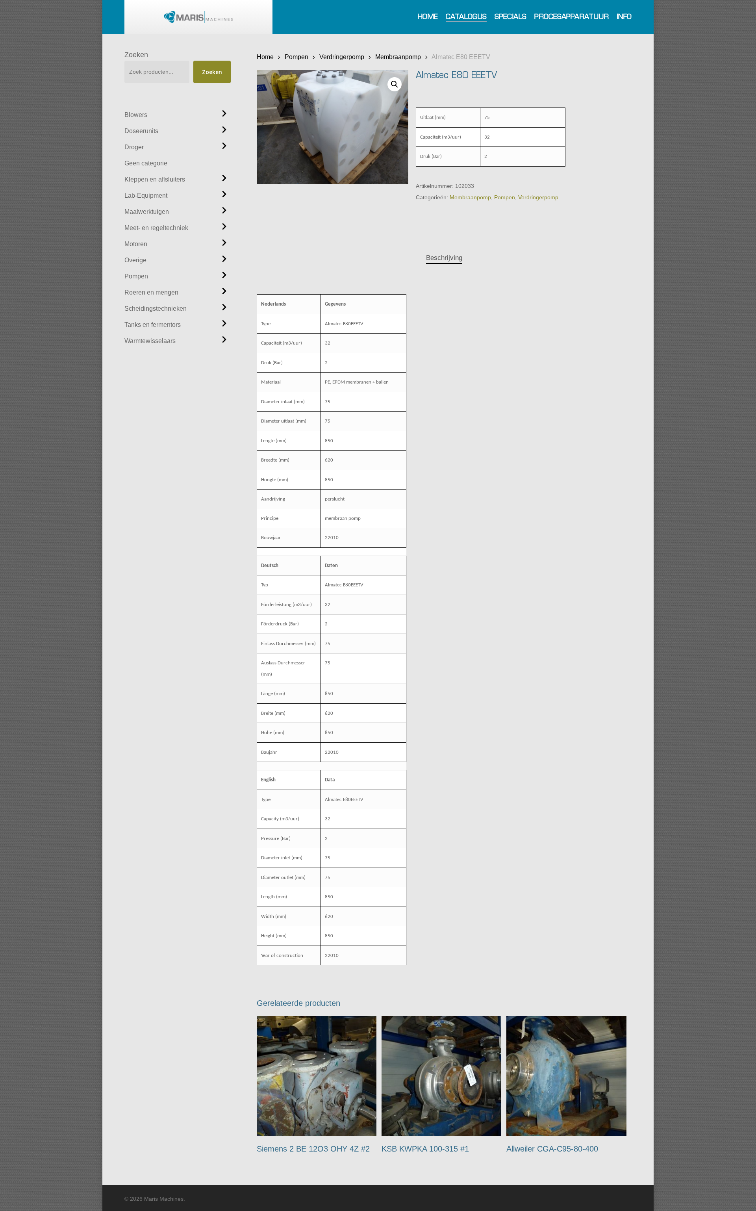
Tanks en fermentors (152, 324)
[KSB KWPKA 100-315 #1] (442, 1076)
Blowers (135, 114)
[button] (394, 84)
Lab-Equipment (145, 195)
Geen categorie (145, 163)
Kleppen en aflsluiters (154, 179)
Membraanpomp (398, 56)
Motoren (135, 244)
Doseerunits (141, 131)
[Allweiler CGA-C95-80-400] (566, 1076)
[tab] (444, 258)
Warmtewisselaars (150, 341)
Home (265, 56)
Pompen (136, 276)
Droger (134, 147)
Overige (135, 260)
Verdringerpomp (341, 56)
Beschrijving (444, 257)
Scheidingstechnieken (155, 308)
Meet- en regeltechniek (156, 227)
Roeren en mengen (151, 292)
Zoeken (136, 55)
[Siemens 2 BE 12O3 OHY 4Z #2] (317, 1076)
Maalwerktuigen (146, 211)
